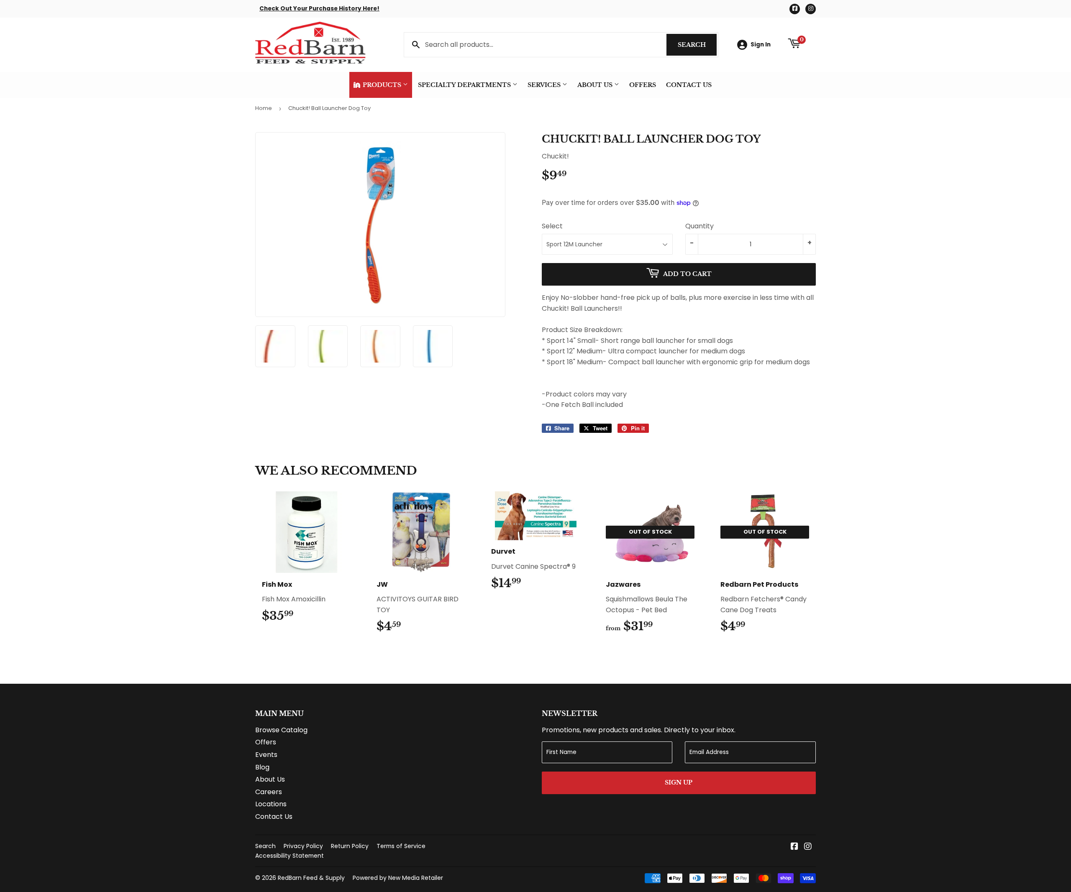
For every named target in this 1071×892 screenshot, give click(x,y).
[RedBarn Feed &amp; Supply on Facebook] (794, 847)
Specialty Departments (465, 85)
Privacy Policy (303, 846)
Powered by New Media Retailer (398, 878)
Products (382, 85)
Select (552, 226)
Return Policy (350, 846)
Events (266, 754)
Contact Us (689, 85)
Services (545, 85)
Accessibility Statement (289, 855)
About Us (595, 85)
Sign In (761, 45)
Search (697, 45)
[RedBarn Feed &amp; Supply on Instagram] (808, 847)
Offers (642, 85)
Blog (262, 767)
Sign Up (678, 782)
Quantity (699, 226)
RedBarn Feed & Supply (311, 878)
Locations (271, 804)
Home (263, 108)
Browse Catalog (281, 730)
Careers (268, 792)
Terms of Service (401, 846)
